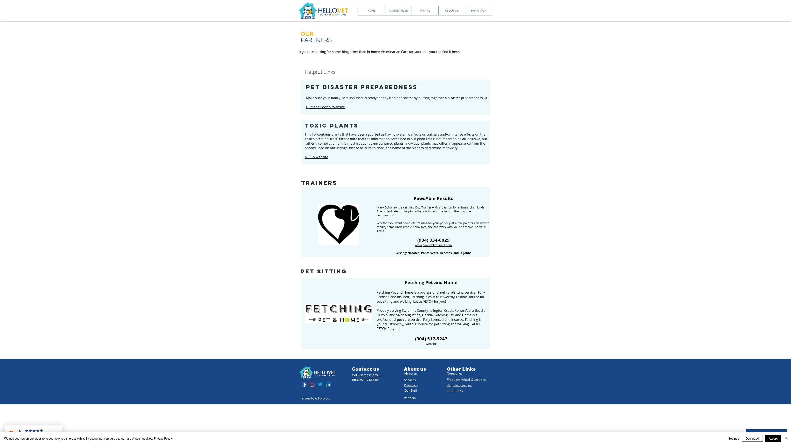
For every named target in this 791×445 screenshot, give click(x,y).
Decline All (752, 438)
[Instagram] (312, 384)
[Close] (786, 438)
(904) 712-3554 (369, 375)
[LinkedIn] (328, 384)
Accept (773, 438)
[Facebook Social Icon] (304, 384)
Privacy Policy (163, 438)
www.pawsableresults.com (433, 245)
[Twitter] (320, 384)
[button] (451, 10)
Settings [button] (733, 438)
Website (431, 344)
